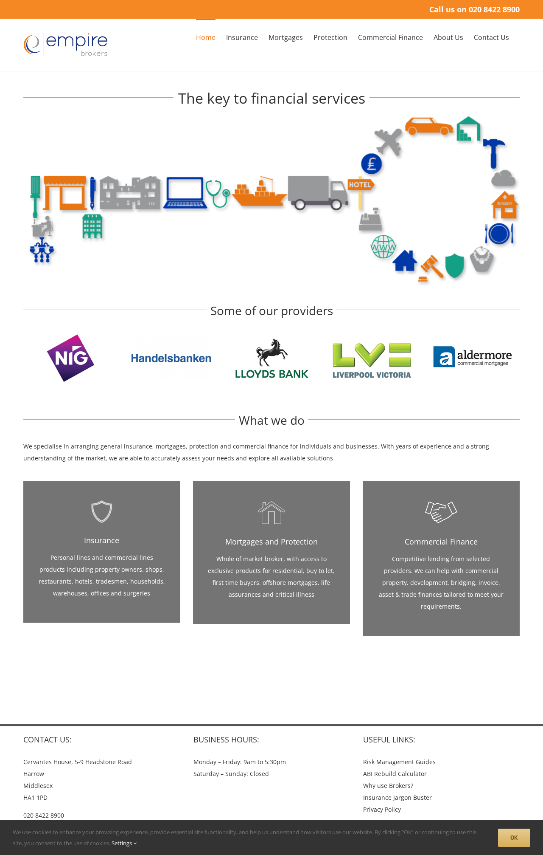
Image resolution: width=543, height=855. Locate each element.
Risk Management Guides (399, 762)
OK (514, 837)
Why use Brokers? (388, 786)
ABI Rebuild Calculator (395, 774)
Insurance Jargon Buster (397, 797)
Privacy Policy (382, 809)
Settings (122, 843)
